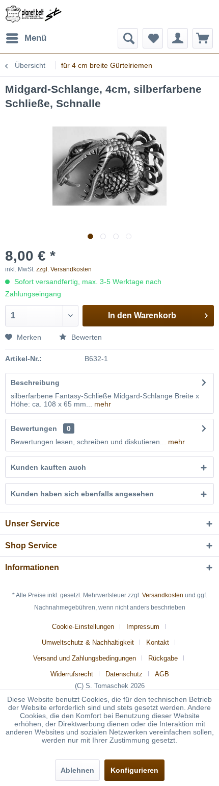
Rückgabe (163, 658)
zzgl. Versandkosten (64, 269)
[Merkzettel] (153, 38)
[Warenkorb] (203, 38)
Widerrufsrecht (71, 674)
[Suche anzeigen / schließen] (128, 38)
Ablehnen (77, 770)
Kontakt (157, 642)
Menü (35, 38)
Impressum (142, 626)
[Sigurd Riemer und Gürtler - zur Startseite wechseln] (33, 14)
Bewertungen (34, 428)
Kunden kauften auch (48, 467)
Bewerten (85, 337)
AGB (162, 674)
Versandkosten (162, 595)
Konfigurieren (134, 770)
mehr (101, 404)
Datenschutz (124, 674)
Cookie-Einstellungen (83, 626)
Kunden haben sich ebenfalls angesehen (82, 494)
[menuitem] (25, 38)
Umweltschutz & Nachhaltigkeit (88, 642)
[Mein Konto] (178, 38)
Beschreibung (35, 382)
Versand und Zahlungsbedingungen (84, 658)
